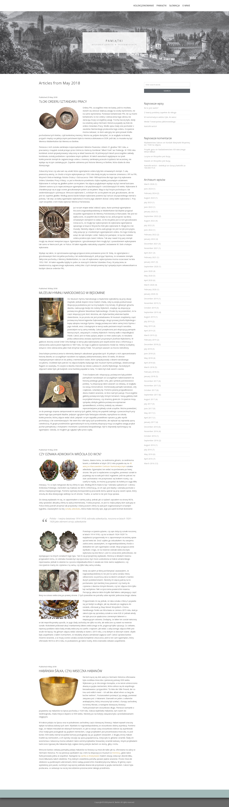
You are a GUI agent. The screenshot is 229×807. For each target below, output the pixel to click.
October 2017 (150, 390)
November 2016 (151, 431)
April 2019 (148, 330)
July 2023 (148, 202)
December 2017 (151, 381)
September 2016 (151, 440)
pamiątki (162, 5)
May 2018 (148, 358)
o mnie (186, 5)
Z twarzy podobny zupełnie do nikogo (160, 112)
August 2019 (149, 317)
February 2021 (150, 257)
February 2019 (150, 339)
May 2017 (148, 413)
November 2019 (151, 303)
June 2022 (148, 230)
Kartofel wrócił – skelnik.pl (155, 165)
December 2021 (151, 243)
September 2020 (151, 266)
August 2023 (149, 198)
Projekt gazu (149, 149)
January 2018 (149, 376)
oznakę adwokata (72, 509)
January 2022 (149, 239)
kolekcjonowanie (143, 5)
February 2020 (150, 289)
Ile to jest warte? (151, 108)
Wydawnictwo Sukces (153, 142)
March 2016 (149, 463)
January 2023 (149, 211)
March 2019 (149, 335)
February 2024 (150, 193)
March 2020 (149, 285)
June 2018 (148, 353)
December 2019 (151, 298)
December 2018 (151, 344)
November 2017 (151, 385)
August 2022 (149, 220)
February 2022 (150, 234)
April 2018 (148, 362)
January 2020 (149, 294)
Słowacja (174, 5)
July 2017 (148, 404)
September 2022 (151, 216)
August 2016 (149, 445)
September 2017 (151, 394)
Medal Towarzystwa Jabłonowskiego (160, 121)
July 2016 (148, 449)
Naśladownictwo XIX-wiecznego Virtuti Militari (165, 150)
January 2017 (149, 422)
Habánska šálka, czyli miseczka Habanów (70, 671)
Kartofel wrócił (150, 126)
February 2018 (150, 372)
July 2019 (148, 321)
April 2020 (148, 280)
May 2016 (148, 454)
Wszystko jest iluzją (161, 156)
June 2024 (148, 188)
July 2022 (148, 225)
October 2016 (150, 436)
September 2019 (151, 312)
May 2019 (148, 326)
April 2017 (148, 417)
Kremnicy (116, 753)
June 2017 (148, 408)
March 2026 (149, 184)
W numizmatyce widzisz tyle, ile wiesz (160, 117)
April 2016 (148, 459)
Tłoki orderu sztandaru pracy (63, 101)
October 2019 (150, 308)
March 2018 (149, 367)
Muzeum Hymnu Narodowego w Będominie (72, 293)
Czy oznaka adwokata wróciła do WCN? (70, 454)
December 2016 (151, 427)
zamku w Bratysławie (90, 756)
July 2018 (148, 349)
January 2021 (149, 262)
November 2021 (151, 248)
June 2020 (148, 271)
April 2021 (148, 253)
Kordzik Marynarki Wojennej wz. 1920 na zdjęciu (167, 143)
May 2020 (148, 275)
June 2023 (148, 207)
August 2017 (149, 399)
